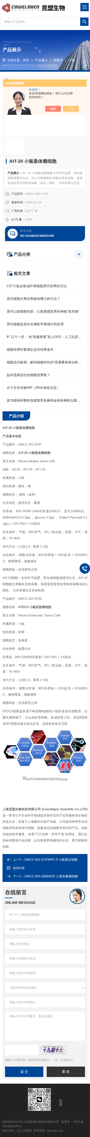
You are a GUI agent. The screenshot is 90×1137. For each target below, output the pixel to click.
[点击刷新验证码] (53, 1050)
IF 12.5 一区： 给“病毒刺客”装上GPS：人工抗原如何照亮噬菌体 (45, 337)
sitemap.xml (55, 1130)
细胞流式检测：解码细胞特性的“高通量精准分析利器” (45, 362)
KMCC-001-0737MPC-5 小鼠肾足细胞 (51, 859)
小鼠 (72, 60)
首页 (26, 60)
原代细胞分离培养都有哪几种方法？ (33, 299)
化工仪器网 (24, 1130)
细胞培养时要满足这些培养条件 (30, 349)
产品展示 (41, 60)
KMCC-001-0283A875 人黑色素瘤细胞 (51, 876)
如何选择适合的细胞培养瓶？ (28, 375)
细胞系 (58, 60)
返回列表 (19, 868)
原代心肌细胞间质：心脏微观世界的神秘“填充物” (43, 311)
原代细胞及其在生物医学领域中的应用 (35, 324)
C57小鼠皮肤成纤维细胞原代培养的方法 (37, 286)
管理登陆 (39, 1130)
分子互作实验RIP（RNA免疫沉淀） (33, 387)
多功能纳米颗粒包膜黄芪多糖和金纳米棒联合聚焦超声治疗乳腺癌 (45, 400)
